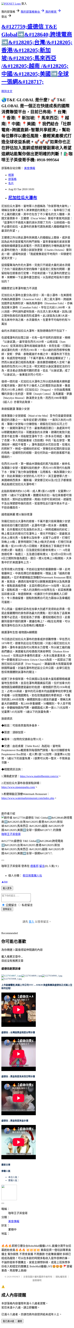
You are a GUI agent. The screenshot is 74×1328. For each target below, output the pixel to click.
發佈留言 (7, 909)
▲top (4, 881)
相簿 (11, 175)
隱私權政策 (61, 1276)
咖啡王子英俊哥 (11, 834)
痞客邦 (34, 866)
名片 (11, 183)
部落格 (12, 179)
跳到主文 (6, 91)
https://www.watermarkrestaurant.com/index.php (27, 798)
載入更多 (7, 888)
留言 (42, 866)
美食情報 (29, 168)
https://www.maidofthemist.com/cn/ (39, 776)
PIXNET (16, 1276)
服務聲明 (37, 1280)
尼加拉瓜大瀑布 (22, 197)
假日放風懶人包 (32, 875)
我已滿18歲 (8, 1321)
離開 (20, 1321)
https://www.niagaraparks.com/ (18, 787)
